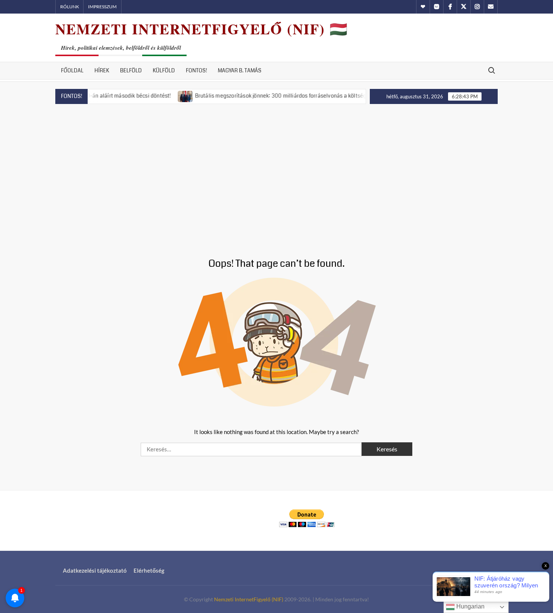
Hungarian (470, 606)
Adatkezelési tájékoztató (95, 570)
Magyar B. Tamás (239, 70)
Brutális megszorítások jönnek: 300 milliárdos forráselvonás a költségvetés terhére (284, 95)
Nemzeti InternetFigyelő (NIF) (248, 599)
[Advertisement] (276, 172)
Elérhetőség (149, 570)
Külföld (164, 70)
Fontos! (196, 70)
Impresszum (102, 6)
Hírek (101, 70)
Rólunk (69, 6)
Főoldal (72, 70)
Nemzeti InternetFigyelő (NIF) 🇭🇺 (201, 28)
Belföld (131, 70)
